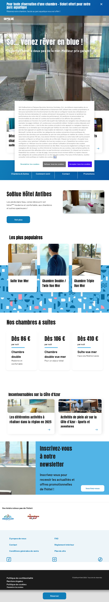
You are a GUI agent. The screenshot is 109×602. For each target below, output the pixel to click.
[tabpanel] (23, 268)
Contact (13, 544)
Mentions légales (15, 581)
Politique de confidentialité (20, 578)
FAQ (56, 538)
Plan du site (60, 551)
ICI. (55, 157)
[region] (54, 136)
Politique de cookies (16, 584)
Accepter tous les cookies (79, 164)
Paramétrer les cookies (15, 587)
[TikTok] (100, 559)
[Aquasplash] (8, 517)
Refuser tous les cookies (54, 164)
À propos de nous (17, 538)
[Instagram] (54, 559)
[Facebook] (9, 559)
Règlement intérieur (64, 544)
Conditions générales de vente (24, 551)
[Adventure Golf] (33, 516)
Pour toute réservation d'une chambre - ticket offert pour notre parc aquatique (49, 6)
